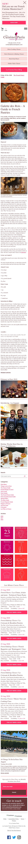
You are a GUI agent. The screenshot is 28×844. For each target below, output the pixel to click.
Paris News (4, 484)
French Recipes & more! (7, 489)
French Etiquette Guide (7, 502)
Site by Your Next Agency (14, 830)
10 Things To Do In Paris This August (12, 760)
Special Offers (4, 498)
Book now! (14, 22)
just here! (23, 252)
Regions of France (5, 503)
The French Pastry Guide (7, 495)
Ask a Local (4, 491)
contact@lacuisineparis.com (14, 44)
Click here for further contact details (11, 808)
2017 (2, 518)
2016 (2, 519)
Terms (22, 819)
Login (6, 30)
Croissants (3, 507)
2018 (2, 516)
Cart (2, 30)
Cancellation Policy (13, 819)
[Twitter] (14, 837)
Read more (5, 773)
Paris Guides (4, 493)
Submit (14, 792)
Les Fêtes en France (6, 509)
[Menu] (25, 28)
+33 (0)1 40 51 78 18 (14, 43)
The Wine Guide (5, 500)
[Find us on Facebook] (9, 837)
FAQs (4, 819)
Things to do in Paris (6, 486)
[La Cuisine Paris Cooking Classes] (14, 36)
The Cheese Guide (5, 488)
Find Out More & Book (14, 612)
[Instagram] (19, 837)
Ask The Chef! (4, 505)
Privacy (14, 820)
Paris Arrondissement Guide (8, 496)
